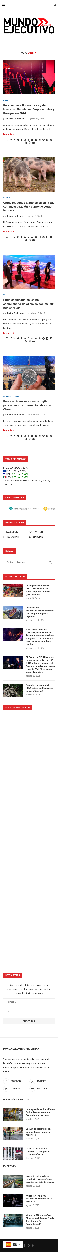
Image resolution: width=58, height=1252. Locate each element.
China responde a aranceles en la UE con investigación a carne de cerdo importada (28, 206)
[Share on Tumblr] (21, 139)
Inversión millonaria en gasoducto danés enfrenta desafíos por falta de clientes (40, 1179)
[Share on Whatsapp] (40, 139)
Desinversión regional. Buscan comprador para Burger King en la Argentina (40, 612)
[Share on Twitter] (14, 139)
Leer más (7, 134)
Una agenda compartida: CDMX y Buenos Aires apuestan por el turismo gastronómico (38, 590)
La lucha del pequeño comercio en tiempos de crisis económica (38, 1151)
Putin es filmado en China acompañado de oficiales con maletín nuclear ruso (29, 303)
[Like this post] (7, 139)
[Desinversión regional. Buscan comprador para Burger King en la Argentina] (13, 612)
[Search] (54, 5)
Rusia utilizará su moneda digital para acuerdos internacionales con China (27, 405)
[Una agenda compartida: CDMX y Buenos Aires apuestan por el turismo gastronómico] (13, 590)
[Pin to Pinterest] (18, 139)
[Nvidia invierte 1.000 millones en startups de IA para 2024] (13, 1200)
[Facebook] (24, 1245)
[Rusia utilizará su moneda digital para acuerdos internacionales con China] (29, 373)
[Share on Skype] (26, 142)
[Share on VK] (25, 139)
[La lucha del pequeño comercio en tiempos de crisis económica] (13, 1153)
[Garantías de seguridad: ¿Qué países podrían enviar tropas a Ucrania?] (13, 690)
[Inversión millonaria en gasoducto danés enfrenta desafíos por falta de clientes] (13, 1181)
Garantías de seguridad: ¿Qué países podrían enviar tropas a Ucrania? (39, 688)
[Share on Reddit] (32, 139)
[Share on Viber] (30, 142)
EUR (25, 480)
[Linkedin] (33, 1245)
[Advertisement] (29, 840)
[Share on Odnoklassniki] (28, 139)
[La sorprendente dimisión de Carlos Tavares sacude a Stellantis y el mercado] (13, 1114)
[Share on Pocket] (51, 139)
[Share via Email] (33, 142)
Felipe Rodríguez (15, 118)
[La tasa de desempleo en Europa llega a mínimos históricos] (13, 1133)
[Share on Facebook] (11, 139)
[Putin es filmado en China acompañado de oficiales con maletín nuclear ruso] (29, 272)
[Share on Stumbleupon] (36, 139)
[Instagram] (29, 1245)
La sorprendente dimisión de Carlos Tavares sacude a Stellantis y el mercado (40, 1112)
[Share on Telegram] (43, 139)
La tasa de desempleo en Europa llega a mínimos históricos (38, 1132)
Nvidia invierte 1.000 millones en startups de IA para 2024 (39, 1199)
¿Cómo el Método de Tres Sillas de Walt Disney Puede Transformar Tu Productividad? (40, 1219)
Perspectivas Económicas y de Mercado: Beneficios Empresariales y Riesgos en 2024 (29, 109)
